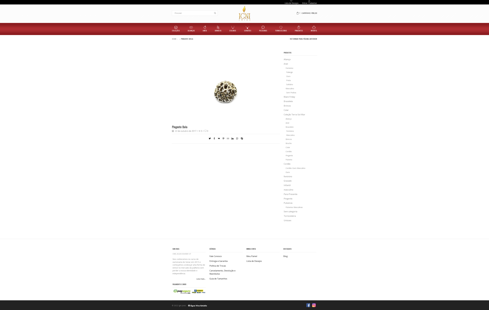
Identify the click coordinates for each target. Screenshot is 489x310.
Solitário (289, 84)
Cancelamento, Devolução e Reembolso (222, 272)
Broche (289, 143)
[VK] (219, 138)
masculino (288, 189)
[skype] (241, 138)
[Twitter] (210, 138)
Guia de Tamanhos (218, 278)
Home (174, 39)
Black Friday (289, 96)
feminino (288, 176)
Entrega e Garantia (218, 261)
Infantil (314, 30)
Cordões (247, 30)
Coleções (176, 30)
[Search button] (215, 13)
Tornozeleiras (281, 30)
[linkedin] (232, 138)
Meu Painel (251, 256)
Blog (285, 256)
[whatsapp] (237, 138)
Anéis (205, 30)
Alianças (191, 30)
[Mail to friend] (228, 138)
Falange (289, 72)
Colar (286, 110)
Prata (288, 80)
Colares (232, 30)
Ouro (288, 76)
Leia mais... (201, 279)
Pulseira (289, 159)
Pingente (289, 155)
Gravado (288, 180)
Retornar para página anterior (303, 39)
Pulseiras (263, 30)
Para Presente (290, 194)
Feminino (289, 68)
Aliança (287, 59)
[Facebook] (214, 138)
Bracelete (288, 101)
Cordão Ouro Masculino (295, 168)
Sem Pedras (291, 92)
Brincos (218, 30)
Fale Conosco (215, 256)
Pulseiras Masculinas (294, 207)
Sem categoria (290, 211)
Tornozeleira (290, 216)
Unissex (287, 220)
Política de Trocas (217, 265)
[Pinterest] (223, 138)
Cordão (289, 151)
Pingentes (299, 30)
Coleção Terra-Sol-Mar (294, 114)
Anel (286, 63)
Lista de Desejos (254, 261)
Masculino (290, 88)
